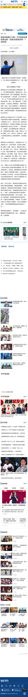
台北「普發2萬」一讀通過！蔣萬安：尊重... (13, 265)
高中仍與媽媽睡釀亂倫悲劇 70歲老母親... (13, 271)
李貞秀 (22, 488)
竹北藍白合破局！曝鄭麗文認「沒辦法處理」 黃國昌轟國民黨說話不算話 (22, 614)
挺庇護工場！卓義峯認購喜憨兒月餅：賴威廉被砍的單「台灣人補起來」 (13, 645)
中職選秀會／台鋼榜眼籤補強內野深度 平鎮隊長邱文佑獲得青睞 (4, 614)
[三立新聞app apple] (5, 690)
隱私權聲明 (3, 693)
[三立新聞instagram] (10, 686)
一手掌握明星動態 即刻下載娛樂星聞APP (13, 263)
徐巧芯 (20, 92)
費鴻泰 (18, 94)
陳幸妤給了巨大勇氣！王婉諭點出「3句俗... (13, 268)
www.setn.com (14, 693)
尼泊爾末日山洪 (11, 4)
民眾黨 (14, 488)
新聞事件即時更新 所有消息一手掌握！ (12, 260)
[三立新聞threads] (22, 686)
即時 (5, 4)
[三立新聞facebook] (6, 686)
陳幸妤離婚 (20, 4)
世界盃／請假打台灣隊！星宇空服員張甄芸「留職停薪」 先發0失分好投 (13, 630)
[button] (22, 1)
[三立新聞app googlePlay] (16, 690)
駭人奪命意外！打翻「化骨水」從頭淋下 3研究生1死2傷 (13, 614)
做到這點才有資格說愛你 (9, 273)
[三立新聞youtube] (2, 686)
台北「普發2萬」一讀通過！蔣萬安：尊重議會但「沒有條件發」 (22, 630)
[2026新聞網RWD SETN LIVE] (2, 1)
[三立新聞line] (14, 686)
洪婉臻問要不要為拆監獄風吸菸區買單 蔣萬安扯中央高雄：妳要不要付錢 (4, 645)
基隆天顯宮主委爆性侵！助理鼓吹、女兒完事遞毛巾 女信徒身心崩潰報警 (4, 630)
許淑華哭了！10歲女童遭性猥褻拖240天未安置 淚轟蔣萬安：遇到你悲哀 (22, 645)
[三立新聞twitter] (18, 686)
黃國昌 (6, 488)
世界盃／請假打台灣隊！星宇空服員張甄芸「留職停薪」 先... (13, 474)
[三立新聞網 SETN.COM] (1, 4)
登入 (26, 1)
